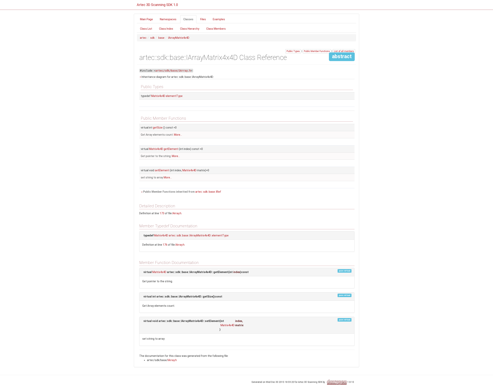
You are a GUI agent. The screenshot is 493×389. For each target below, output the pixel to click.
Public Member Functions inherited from (182, 191)
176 (165, 244)
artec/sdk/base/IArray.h (173, 70)
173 (162, 213)
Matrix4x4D (158, 95)
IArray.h (176, 213)
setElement (162, 170)
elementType (174, 95)
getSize (158, 127)
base (161, 37)
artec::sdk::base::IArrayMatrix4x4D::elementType (199, 235)
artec (143, 37)
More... (178, 134)
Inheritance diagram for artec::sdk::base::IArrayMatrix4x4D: (177, 76)
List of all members (344, 51)
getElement (171, 148)
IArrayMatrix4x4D (178, 37)
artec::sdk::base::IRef (208, 191)
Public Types (293, 51)
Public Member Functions (317, 51)
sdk (152, 37)
